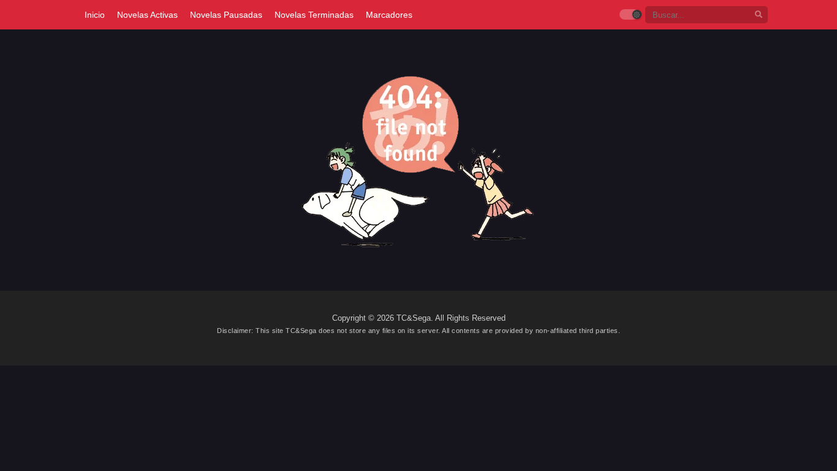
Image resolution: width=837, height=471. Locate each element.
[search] (759, 15)
